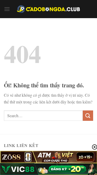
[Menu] (7, 9)
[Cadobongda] (48, 9)
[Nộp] (88, 115)
